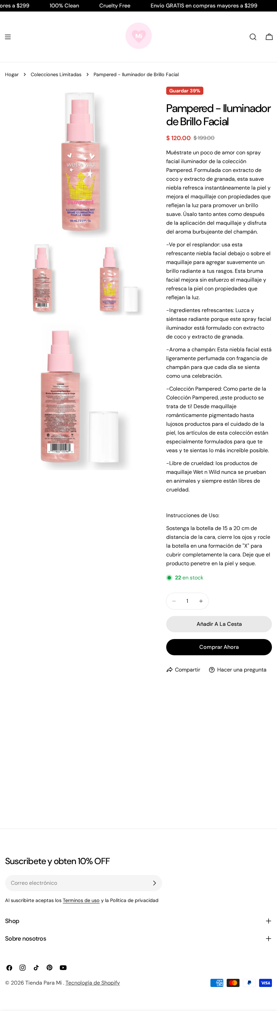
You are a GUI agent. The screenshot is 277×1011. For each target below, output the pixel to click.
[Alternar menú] (8, 37)
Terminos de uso (81, 900)
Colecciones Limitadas (56, 74)
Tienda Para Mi (44, 982)
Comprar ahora (219, 647)
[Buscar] (253, 37)
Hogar (12, 74)
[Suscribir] (154, 883)
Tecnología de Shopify (93, 982)
